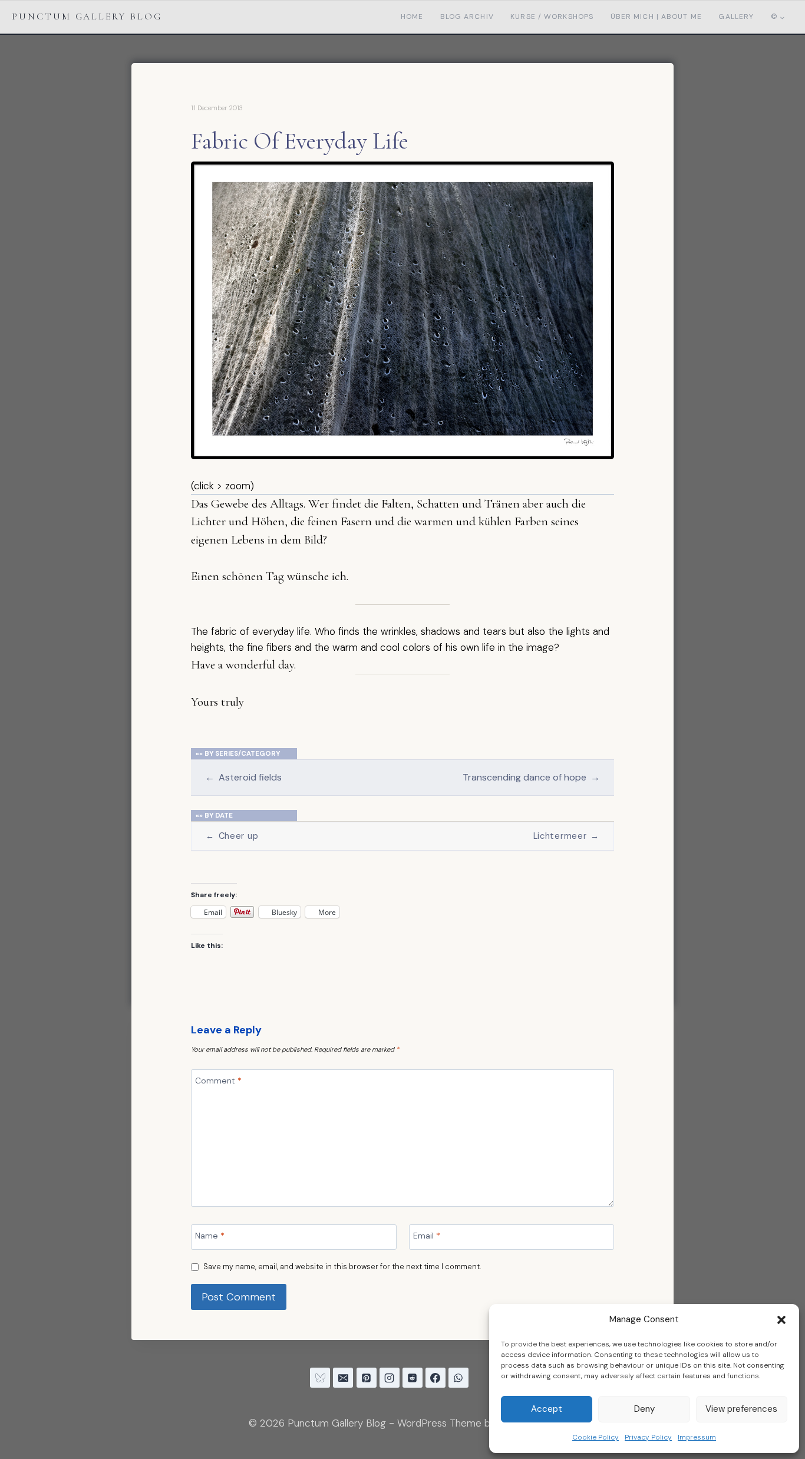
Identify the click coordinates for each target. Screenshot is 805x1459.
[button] (781, 1320)
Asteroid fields (243, 777)
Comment (218, 1080)
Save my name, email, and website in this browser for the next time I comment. (342, 1267)
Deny (644, 1409)
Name (210, 1235)
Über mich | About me (656, 16)
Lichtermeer (566, 836)
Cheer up (232, 836)
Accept (546, 1409)
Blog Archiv (467, 16)
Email (426, 1235)
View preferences (741, 1409)
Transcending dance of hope (531, 777)
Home (412, 16)
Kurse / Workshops (551, 16)
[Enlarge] (599, 177)
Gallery (736, 16)
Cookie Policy (595, 1437)
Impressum (697, 1437)
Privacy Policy (648, 1437)
